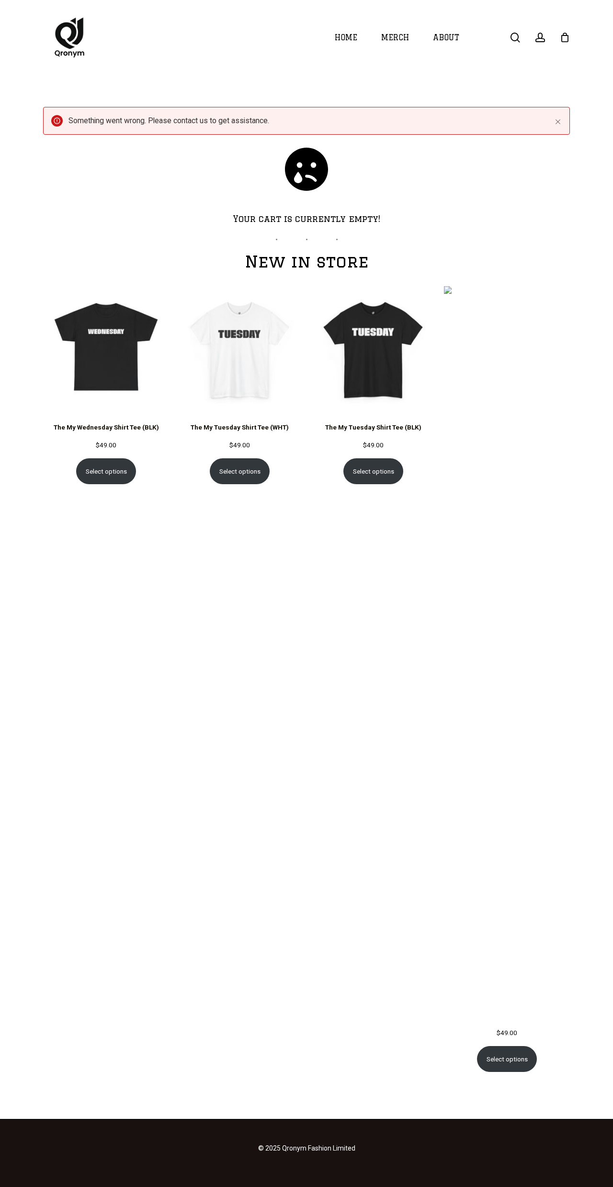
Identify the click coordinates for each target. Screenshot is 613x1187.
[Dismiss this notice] (558, 122)
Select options (106, 471)
